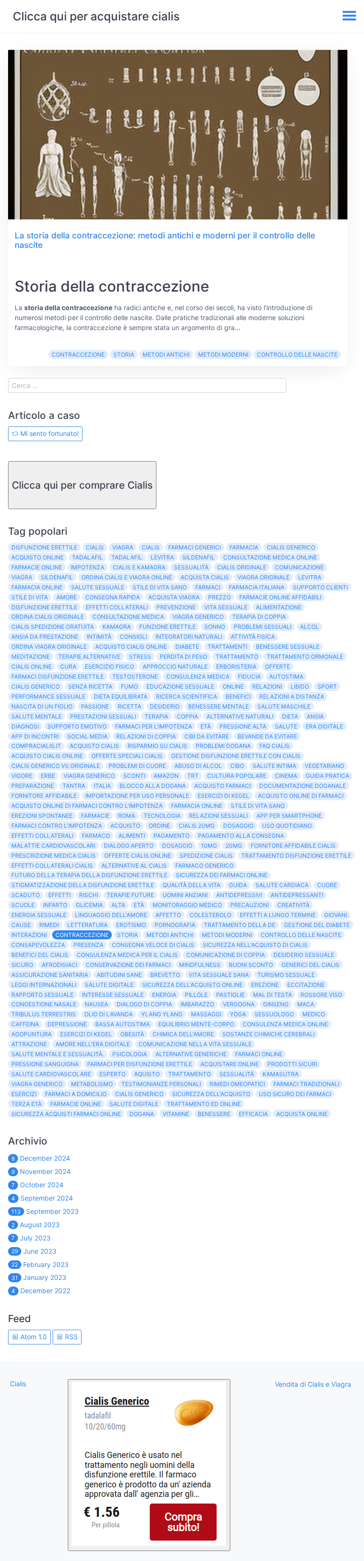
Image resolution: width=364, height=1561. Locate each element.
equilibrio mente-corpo (196, 1024)
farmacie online (36, 567)
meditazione (30, 656)
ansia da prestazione (44, 636)
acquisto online (37, 557)
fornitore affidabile (44, 795)
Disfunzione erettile (44, 607)
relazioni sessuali (218, 815)
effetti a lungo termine (278, 914)
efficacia (253, 1113)
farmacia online (37, 587)
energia (164, 994)
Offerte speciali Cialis (127, 755)
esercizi (23, 1093)
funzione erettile (167, 626)
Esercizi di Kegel (223, 795)
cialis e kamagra (139, 567)
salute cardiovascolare (51, 1074)
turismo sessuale (286, 974)
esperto (113, 1074)
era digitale (324, 726)
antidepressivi (239, 895)
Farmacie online (75, 1103)
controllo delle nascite (297, 354)
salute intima (274, 765)
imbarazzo (197, 1004)
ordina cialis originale (47, 616)
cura (68, 666)
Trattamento (189, 1074)
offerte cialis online (137, 855)
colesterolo (210, 914)
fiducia (249, 676)
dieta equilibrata (120, 696)
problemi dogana (223, 745)
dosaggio (177, 845)
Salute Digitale (133, 1103)
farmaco (96, 835)
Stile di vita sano (258, 805)
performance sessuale (48, 696)
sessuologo (274, 1014)
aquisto (147, 1074)
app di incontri (35, 736)
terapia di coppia (259, 616)
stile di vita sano (160, 587)
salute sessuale (97, 587)
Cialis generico (35, 686)
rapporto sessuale (42, 994)
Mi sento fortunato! (48, 433)
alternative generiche (191, 1054)
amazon (166, 775)
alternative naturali (240, 716)
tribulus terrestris (43, 1014)
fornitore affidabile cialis (293, 845)
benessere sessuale (287, 646)
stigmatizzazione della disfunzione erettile (82, 885)
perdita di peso (183, 656)
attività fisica (253, 636)
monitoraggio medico (187, 904)
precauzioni (249, 904)
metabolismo (92, 1084)
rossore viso (321, 994)
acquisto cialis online (131, 646)
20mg (234, 845)
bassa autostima (122, 1024)
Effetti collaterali (42, 835)
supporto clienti (320, 587)
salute (286, 726)
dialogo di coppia (144, 1004)
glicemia (89, 904)
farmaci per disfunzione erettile (139, 1064)
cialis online (31, 666)
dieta (290, 716)
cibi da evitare (206, 736)
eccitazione (306, 984)
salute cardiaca (282, 885)
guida (238, 885)
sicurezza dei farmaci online (221, 875)
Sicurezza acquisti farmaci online (66, 1113)
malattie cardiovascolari (53, 845)
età (139, 904)
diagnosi (25, 726)
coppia (187, 716)
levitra (162, 557)
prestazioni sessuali (103, 716)
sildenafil (198, 557)
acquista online (302, 1113)
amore (66, 597)
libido (300, 686)
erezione (265, 984)
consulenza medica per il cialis (127, 954)
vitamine (176, 1113)
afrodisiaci (59, 964)
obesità (132, 1034)
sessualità (191, 567)
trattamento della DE (239, 924)
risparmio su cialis (157, 745)
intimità (99, 636)
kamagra (116, 626)
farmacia (243, 547)
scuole (23, 904)
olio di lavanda (108, 1014)
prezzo (219, 597)
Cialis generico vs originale (55, 765)
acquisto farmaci (222, 785)
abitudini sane (119, 974)
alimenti (131, 835)
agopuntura (31, 1034)
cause (21, 924)
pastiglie (230, 994)
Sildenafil (57, 577)
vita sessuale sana (219, 974)
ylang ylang (161, 1014)
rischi (88, 895)
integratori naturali (188, 636)
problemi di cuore (137, 765)
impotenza (87, 567)
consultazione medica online (270, 557)
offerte (277, 666)
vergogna (239, 1004)
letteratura (87, 924)
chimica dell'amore (183, 1034)
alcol (309, 626)
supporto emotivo (77, 726)
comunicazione (299, 567)
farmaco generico (204, 865)
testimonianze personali (161, 1084)
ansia (315, 716)
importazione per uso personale (137, 795)
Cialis (95, 547)
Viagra (122, 547)
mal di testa (272, 994)
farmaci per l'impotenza (153, 726)
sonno (214, 626)
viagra (21, 577)
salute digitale (109, 984)
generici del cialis (310, 964)
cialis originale (241, 567)
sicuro (22, 964)
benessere (214, 1113)
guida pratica (327, 775)
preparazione (32, 785)
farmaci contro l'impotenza (56, 825)
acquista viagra (174, 597)
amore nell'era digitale (92, 1044)
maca (305, 1004)
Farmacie (95, 815)
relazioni (267, 686)
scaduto (25, 895)
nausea (96, 1004)
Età (205, 726)
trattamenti (227, 646)
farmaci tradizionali (306, 1084)
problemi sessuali (262, 626)
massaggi (206, 1014)
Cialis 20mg (197, 825)
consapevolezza (38, 944)
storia (123, 354)
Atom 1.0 (32, 1337)
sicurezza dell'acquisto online (192, 984)
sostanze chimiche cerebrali (268, 1034)
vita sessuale (225, 607)
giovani (335, 914)
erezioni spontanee (42, 815)
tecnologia (162, 815)
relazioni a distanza (291, 696)
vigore (21, 775)
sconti (134, 775)
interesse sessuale (113, 994)
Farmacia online (196, 805)
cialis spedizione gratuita (52, 626)
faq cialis (274, 745)
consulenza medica (197, 676)
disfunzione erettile (44, 547)
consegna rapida (112, 597)
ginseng (276, 1004)
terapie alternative (89, 656)
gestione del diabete (317, 924)
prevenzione (176, 607)
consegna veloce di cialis (153, 944)
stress (140, 656)
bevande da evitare (267, 736)
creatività (293, 904)
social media (87, 736)
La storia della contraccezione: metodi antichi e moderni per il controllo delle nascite (165, 240)
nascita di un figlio (42, 706)
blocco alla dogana (152, 785)
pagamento (172, 835)
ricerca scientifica (186, 696)
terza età (26, 1103)
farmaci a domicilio (76, 1093)
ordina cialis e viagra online (127, 577)
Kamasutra (281, 1074)
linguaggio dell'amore (111, 914)
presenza (88, 944)
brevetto (165, 974)
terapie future (130, 895)
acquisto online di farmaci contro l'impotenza (87, 805)
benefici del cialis (39, 954)
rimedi (49, 924)
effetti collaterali (117, 607)
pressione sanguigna (45, 1064)
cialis (151, 547)
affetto (168, 914)
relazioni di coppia (146, 736)
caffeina (25, 1024)
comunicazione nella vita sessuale (195, 1044)
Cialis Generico (139, 1093)
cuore (327, 885)
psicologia (129, 1054)
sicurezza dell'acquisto (211, 1093)
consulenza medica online (285, 1024)
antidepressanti (297, 895)
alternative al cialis (134, 865)
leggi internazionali (43, 984)
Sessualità (236, 1074)
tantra (74, 785)
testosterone (135, 676)
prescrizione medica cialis (53, 855)
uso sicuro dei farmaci (295, 1093)
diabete (187, 646)
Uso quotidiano (287, 825)
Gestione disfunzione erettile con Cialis (235, 755)
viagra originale (263, 577)
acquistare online (229, 1064)
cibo (237, 765)
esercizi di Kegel (86, 1034)
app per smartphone (289, 815)
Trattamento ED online (204, 1103)
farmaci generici (194, 547)
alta (118, 904)
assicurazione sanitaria (49, 974)
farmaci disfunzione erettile (57, 676)
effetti (59, 895)
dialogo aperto (129, 845)
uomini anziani (185, 895)
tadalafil (87, 557)
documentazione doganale (302, 785)
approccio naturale (175, 666)
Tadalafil (126, 557)
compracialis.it (36, 745)
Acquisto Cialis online (47, 755)
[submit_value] (149, 1465)
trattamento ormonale (305, 656)
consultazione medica (128, 616)
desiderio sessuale (303, 954)
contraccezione (78, 354)
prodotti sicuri (292, 1064)
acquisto (125, 825)
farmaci (207, 587)
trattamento (237, 656)
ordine (159, 825)
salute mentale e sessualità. (57, 1054)
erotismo (131, 924)
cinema (286, 775)
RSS (70, 1337)
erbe (48, 775)
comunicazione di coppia (225, 954)
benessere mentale (218, 706)
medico (313, 1014)
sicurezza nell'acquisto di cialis (255, 944)
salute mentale (36, 716)
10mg (209, 845)
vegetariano (324, 765)
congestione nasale (43, 1004)
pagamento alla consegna (241, 835)
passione (95, 706)
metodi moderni (223, 354)
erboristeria (236, 666)
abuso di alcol (198, 765)
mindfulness (199, 964)
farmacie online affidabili (280, 597)
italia (102, 785)
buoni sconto (251, 964)
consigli (133, 636)
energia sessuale (38, 914)
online (233, 686)
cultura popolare (236, 775)
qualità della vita (191, 885)
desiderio (165, 706)
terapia (156, 716)
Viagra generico (37, 1084)
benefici (238, 696)
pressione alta (242, 726)
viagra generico (198, 616)
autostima (286, 676)
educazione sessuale (180, 686)
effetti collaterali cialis (52, 865)
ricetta (129, 706)
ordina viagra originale (49, 646)
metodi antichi (166, 354)
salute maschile (283, 706)
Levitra (309, 577)
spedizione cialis (206, 855)
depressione (67, 1024)
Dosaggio (238, 825)
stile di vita (29, 597)
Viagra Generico (89, 775)
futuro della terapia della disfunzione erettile (89, 875)
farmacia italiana (256, 587)
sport (327, 686)
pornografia (175, 924)
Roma (126, 815)
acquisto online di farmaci (301, 795)
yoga (238, 1014)
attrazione (29, 1044)
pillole (196, 994)
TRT (193, 775)
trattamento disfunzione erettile (296, 855)
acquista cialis (205, 577)
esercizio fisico (109, 666)
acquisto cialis (94, 745)
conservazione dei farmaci (128, 964)
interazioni (29, 934)
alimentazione (278, 607)
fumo (129, 686)
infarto (55, 904)
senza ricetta (90, 686)
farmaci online (258, 1054)
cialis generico (291, 547)
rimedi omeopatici (237, 1084)
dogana (141, 1113)
